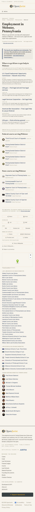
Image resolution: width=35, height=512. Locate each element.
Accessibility (19, 502)
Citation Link (16, 228)
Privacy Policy (6, 507)
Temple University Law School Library (13, 332)
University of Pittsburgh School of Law (16, 363)
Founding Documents (8, 472)
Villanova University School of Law (15, 366)
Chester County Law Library (10, 290)
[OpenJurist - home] (17, 6)
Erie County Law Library (9, 308)
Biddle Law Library (7, 284)
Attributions (18, 505)
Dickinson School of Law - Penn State (16, 349)
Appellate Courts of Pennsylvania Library (14, 275)
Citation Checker (7, 477)
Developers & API (7, 484)
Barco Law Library (7, 277)
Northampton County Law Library (11, 325)
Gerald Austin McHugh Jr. (13, 411)
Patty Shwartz (10, 400)
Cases (3, 456)
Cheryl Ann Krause (11, 414)
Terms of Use (28, 505)
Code (3, 459)
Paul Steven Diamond (12, 375)
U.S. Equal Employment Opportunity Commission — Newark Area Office (14, 75)
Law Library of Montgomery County (12, 317)
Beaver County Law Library (10, 279)
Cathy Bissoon (10, 389)
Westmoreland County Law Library (12, 340)
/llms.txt (4, 487)
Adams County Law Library (10, 273)
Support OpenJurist (17, 494)
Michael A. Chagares (12, 382)
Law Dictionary (6, 461)
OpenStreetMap (6, 267)
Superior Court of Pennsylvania (16, 187)
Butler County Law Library (9, 288)
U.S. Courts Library (7, 334)
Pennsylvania (18, 19)
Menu (6, 11)
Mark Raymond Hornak (12, 393)
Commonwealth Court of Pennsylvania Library (15, 292)
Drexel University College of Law (14, 352)
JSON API (4, 489)
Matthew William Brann (12, 397)
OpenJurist (5, 18)
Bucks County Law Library (9, 286)
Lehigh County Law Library (10, 321)
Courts (4, 466)
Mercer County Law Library (10, 323)
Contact (28, 502)
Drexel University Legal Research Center (14, 302)
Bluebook (28, 228)
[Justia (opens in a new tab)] (23, 450)
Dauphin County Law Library (10, 296)
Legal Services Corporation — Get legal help (17, 99)
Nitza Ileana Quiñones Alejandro (15, 404)
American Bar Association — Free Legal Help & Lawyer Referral (17, 110)
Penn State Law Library (9, 328)
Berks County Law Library (9, 282)
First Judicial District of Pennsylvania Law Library (16, 311)
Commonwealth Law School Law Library (13, 294)
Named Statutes (6, 470)
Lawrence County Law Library (10, 319)
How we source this (8, 43)
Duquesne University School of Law (15, 354)
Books (3, 475)
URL (6, 228)
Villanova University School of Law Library (14, 336)
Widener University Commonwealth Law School (18, 369)
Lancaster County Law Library (10, 315)
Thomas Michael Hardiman (13, 386)
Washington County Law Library (11, 338)
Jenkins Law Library (7, 313)
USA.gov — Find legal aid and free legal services (15, 89)
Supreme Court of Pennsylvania (16, 175)
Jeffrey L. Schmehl (11, 407)
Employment (10, 19)
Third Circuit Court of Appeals (15, 138)
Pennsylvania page (25, 211)
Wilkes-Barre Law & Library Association (13, 342)
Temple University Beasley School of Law (17, 357)
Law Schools (5, 468)
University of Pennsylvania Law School (16, 360)
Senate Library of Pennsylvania (11, 330)
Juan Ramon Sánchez (12, 379)
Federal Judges (6, 463)
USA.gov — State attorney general (13, 120)
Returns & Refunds (7, 505)
